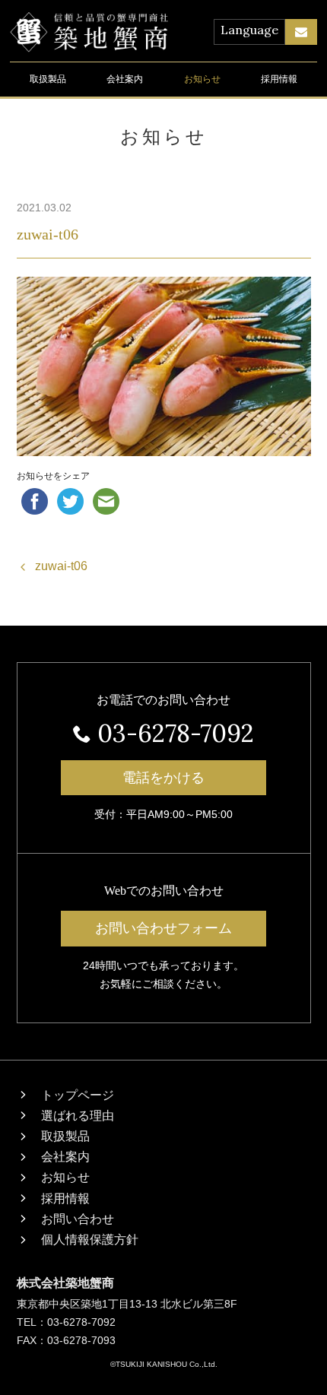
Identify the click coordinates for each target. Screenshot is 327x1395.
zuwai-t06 (47, 234)
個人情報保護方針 (89, 1239)
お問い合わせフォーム (163, 928)
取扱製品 (48, 79)
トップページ (77, 1095)
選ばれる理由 (77, 1115)
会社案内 (124, 79)
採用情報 (279, 79)
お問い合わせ (77, 1219)
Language (249, 29)
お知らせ (202, 79)
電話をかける (163, 777)
